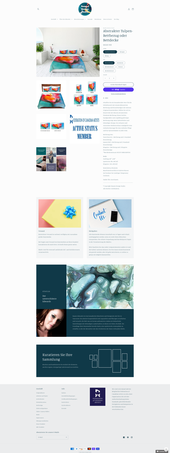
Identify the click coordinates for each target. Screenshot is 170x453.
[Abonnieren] (66, 437)
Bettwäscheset (109, 67)
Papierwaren (40, 417)
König (107, 56)
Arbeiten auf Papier (42, 396)
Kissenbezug (109, 63)
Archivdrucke (40, 399)
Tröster (120, 67)
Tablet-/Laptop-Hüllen (42, 411)
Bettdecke (120, 63)
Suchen (64, 393)
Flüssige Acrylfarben (42, 421)
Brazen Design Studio (86, 452)
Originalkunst (40, 393)
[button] (38, 9)
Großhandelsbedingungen (69, 399)
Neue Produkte (40, 424)
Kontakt (64, 408)
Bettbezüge (39, 405)
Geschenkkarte (66, 405)
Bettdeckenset (109, 71)
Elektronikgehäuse (42, 408)
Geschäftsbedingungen (68, 396)
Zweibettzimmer (110, 52)
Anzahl (105, 74)
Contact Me (162, 451)
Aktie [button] (106, 98)
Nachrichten (65, 402)
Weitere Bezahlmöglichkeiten (118, 93)
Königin (122, 52)
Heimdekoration (41, 402)
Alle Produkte (40, 427)
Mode (37, 414)
